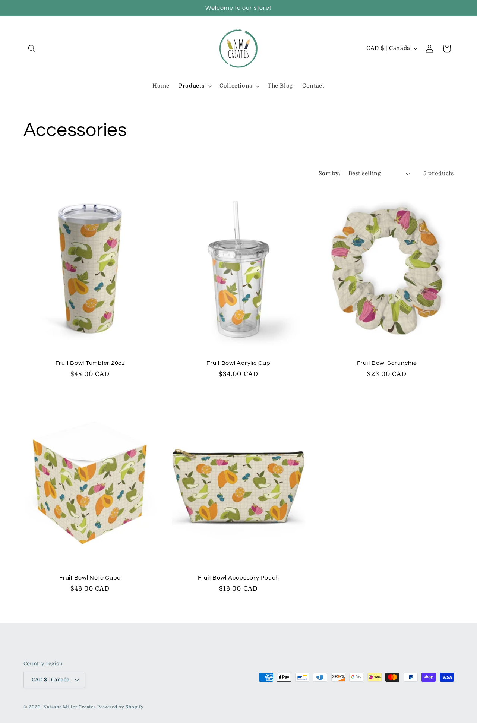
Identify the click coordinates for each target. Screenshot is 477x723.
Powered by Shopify (120, 707)
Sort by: (330, 173)
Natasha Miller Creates (69, 707)
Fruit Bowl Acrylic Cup (238, 363)
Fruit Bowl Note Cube (90, 578)
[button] (32, 48)
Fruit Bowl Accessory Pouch (238, 578)
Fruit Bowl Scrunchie (387, 363)
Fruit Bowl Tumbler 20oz (90, 363)
